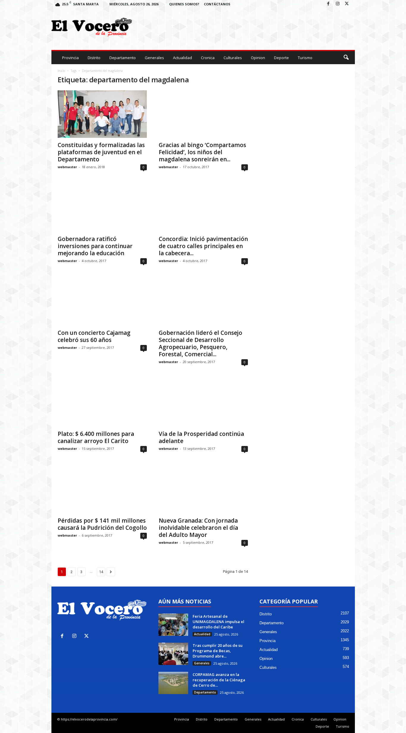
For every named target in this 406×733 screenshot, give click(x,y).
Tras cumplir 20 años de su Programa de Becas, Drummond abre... (218, 651)
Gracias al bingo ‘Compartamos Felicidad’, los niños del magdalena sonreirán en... (202, 152)
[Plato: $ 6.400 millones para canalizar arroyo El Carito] (102, 403)
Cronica (208, 57)
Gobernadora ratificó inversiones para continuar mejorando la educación (95, 246)
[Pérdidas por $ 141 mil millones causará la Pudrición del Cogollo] (102, 489)
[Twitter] (346, 4)
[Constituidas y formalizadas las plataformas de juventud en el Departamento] (102, 114)
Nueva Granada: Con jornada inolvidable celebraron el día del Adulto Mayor (198, 528)
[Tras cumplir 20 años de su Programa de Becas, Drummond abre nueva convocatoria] (173, 654)
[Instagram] (337, 4)
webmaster (67, 167)
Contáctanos (217, 4)
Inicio (61, 71)
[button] (346, 57)
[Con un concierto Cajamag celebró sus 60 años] (102, 302)
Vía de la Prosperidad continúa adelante (201, 437)
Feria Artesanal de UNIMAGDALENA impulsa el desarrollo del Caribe (218, 622)
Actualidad (182, 57)
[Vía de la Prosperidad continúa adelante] (203, 403)
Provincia (70, 57)
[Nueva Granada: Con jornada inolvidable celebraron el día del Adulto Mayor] (203, 489)
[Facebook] (328, 4)
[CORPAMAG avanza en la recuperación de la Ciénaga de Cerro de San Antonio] (173, 683)
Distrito (94, 57)
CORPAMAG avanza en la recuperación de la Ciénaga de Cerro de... (219, 680)
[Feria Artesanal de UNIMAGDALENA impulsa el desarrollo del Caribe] (173, 625)
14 (101, 572)
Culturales (233, 57)
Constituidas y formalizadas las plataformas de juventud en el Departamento (101, 152)
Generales (154, 57)
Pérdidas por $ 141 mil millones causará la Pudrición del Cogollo (102, 524)
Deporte (281, 57)
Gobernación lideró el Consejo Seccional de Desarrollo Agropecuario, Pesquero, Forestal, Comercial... (200, 343)
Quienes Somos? (184, 4)
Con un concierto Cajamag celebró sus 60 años (94, 336)
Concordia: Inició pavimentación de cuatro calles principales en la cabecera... (203, 246)
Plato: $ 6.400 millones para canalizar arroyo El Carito (96, 437)
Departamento (122, 57)
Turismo (305, 57)
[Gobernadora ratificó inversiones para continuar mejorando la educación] (102, 208)
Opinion (258, 57)
